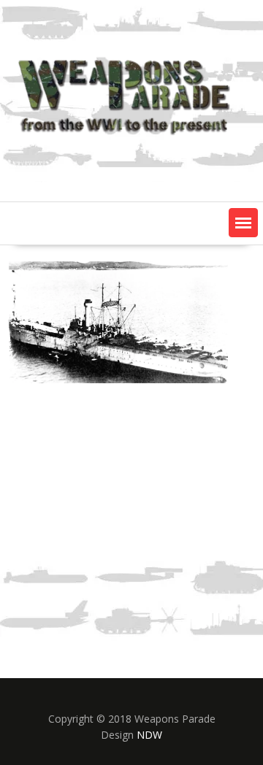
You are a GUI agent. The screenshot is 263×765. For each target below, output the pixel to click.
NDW (149, 735)
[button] (243, 222)
